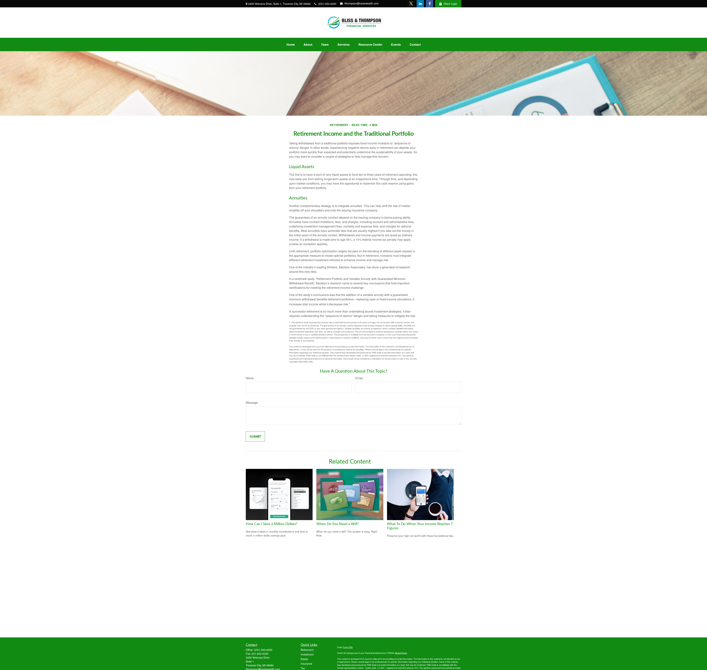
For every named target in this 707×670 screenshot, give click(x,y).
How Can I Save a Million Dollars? (272, 524)
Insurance (306, 663)
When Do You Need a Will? (337, 524)
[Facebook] (429, 3)
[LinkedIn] (420, 3)
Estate (304, 659)
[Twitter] (411, 3)
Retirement (307, 650)
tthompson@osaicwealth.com (361, 3)
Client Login (450, 4)
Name (250, 378)
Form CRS (348, 647)
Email (359, 378)
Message (252, 402)
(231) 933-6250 (327, 4)
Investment (307, 654)
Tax (303, 668)
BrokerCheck (401, 652)
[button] (290, 44)
